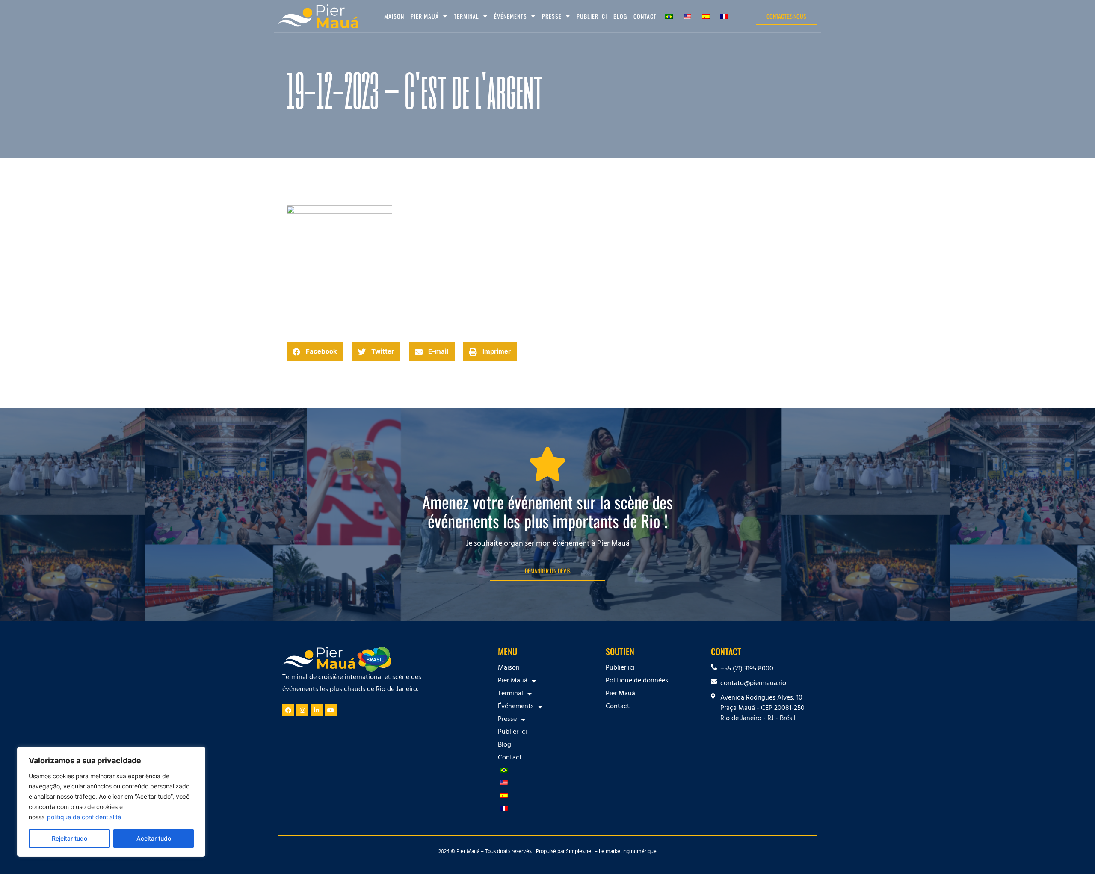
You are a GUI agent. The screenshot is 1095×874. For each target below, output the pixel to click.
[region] (111, 802)
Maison (394, 16)
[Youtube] (331, 710)
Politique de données (637, 681)
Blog (620, 16)
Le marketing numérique (628, 852)
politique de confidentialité (84, 817)
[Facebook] (288, 710)
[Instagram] (302, 710)
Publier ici (592, 16)
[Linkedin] (317, 710)
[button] (315, 351)
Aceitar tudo (153, 838)
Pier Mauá (620, 694)
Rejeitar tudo (69, 838)
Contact (645, 16)
